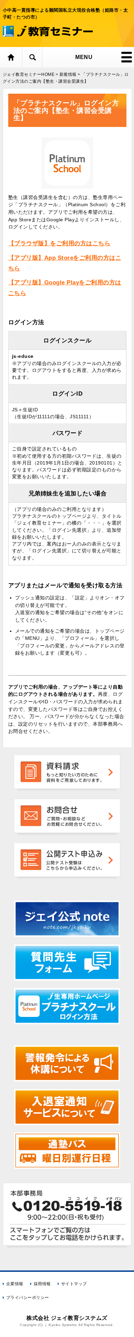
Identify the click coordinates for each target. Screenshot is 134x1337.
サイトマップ (74, 1283)
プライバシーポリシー (27, 1297)
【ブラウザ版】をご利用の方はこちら (59, 243)
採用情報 (42, 1283)
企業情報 (14, 1283)
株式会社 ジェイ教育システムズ (67, 1318)
